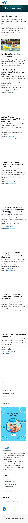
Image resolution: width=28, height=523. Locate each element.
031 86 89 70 (9, 227)
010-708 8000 (9, 181)
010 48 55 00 (9, 268)
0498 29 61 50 (9, 351)
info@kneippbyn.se (9, 353)
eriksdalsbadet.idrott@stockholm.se (13, 138)
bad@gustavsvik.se (9, 92)
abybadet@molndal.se (10, 228)
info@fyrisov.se (22, 310)
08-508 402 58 (10, 136)
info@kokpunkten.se (9, 270)
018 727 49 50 (9, 310)
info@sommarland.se (10, 183)
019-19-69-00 (9, 91)
